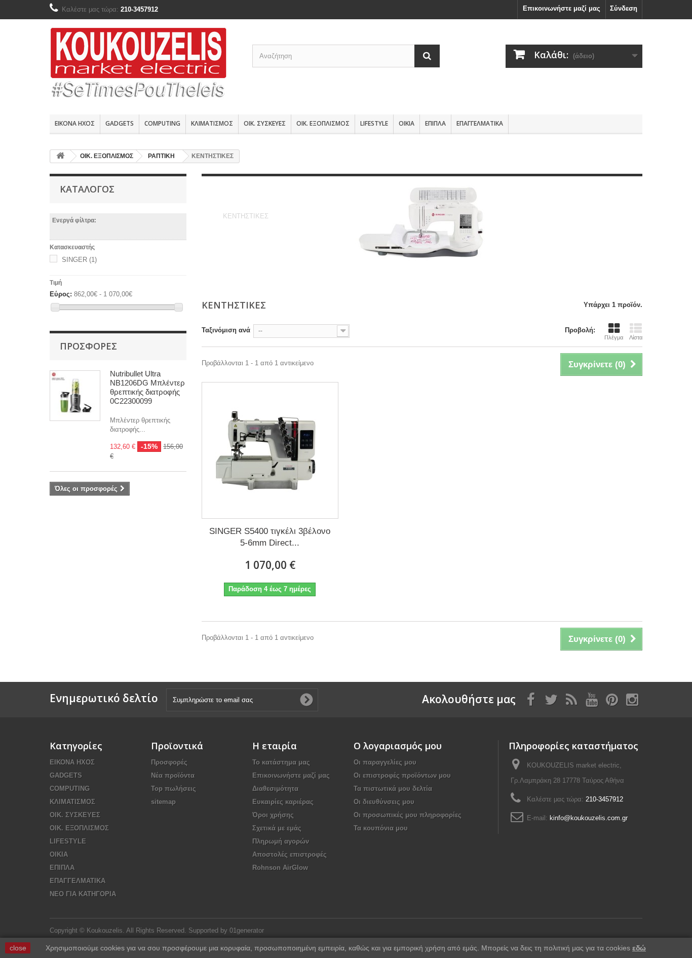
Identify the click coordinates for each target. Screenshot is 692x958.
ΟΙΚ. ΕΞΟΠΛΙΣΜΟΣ (323, 123)
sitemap (163, 802)
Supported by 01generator (226, 930)
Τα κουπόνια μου (381, 828)
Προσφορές (88, 346)
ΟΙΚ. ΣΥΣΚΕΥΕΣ (265, 123)
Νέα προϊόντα (173, 775)
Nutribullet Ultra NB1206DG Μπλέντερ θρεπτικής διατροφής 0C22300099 (147, 387)
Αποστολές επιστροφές (289, 854)
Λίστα (635, 337)
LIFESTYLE (374, 123)
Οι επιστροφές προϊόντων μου (402, 775)
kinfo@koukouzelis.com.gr (589, 818)
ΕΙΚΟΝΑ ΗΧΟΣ (75, 123)
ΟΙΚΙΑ (406, 123)
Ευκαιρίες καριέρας (283, 802)
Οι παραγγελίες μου (385, 762)
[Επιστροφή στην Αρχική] (60, 156)
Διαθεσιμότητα (275, 788)
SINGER (79, 259)
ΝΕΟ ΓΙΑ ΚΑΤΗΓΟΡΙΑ (83, 894)
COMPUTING (162, 123)
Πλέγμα (613, 337)
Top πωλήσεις (173, 788)
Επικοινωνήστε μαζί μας (561, 8)
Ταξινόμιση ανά (226, 330)
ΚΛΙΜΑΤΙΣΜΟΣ (212, 123)
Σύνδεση (623, 8)
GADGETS (119, 123)
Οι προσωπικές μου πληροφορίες (408, 815)
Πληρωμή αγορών (280, 841)
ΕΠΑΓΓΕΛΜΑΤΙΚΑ (479, 123)
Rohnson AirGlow (280, 867)
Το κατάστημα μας (281, 762)
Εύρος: (61, 294)
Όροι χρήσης (273, 815)
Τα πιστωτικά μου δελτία (393, 788)
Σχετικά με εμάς (276, 828)
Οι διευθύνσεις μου (384, 802)
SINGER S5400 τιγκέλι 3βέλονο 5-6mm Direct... (269, 537)
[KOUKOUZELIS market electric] (143, 64)
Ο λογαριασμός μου (398, 746)
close (18, 948)
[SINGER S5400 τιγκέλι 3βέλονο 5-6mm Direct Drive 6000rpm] (270, 450)
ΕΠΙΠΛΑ (435, 123)
